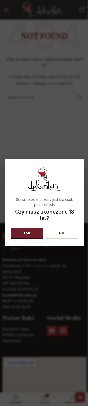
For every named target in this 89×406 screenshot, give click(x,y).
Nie (62, 233)
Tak (27, 233)
